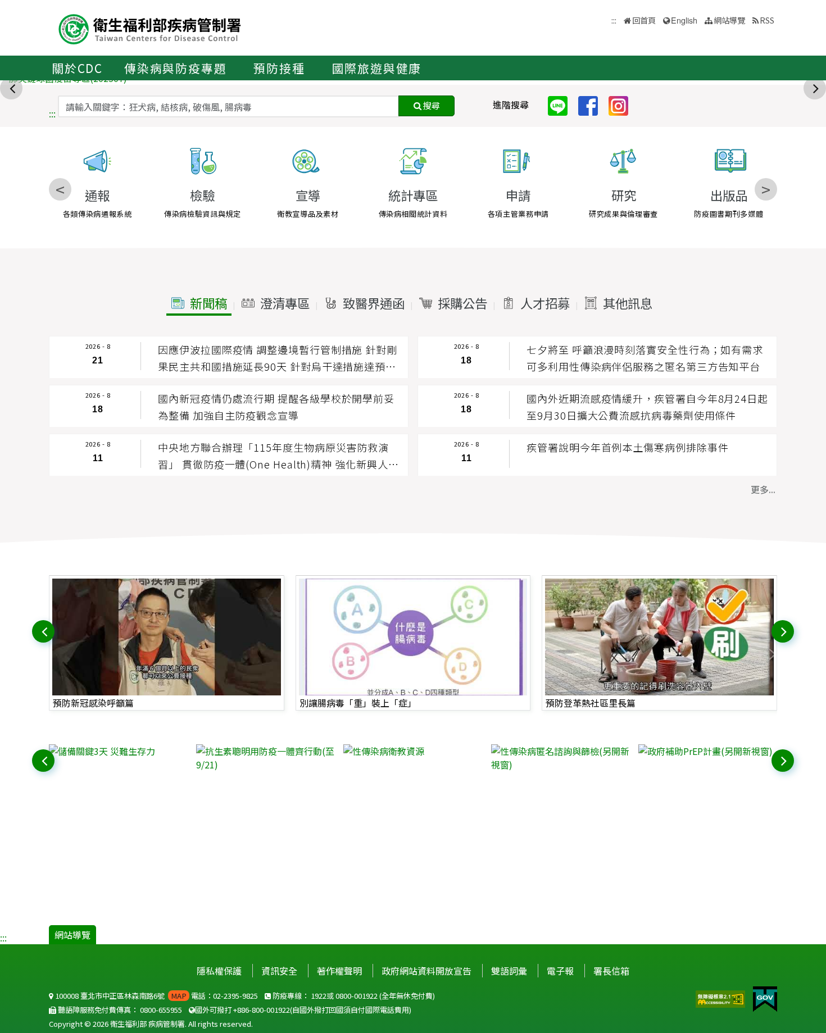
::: (52, 113)
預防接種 (279, 68)
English (684, 20)
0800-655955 (161, 1009)
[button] (199, 303)
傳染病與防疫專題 (175, 68)
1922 (318, 995)
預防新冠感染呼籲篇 (93, 702)
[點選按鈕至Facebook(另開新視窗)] (592, 105)
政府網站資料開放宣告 (426, 970)
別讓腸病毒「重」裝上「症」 (357, 702)
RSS (767, 20)
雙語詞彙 (509, 970)
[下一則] (816, 87)
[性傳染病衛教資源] (412, 751)
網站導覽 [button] (729, 20)
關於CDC (77, 68)
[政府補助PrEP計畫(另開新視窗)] (707, 751)
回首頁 (644, 20)
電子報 (560, 970)
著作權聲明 (339, 970)
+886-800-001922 (261, 1009)
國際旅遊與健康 (377, 68)
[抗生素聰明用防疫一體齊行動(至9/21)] (265, 757)
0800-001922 (356, 995)
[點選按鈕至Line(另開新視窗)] (562, 105)
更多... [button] (763, 489)
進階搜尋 (511, 104)
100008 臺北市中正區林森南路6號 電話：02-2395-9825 (155, 995)
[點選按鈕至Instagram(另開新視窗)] (623, 105)
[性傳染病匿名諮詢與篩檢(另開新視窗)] (560, 757)
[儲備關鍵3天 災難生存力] (118, 751)
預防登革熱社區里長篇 (591, 702)
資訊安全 (279, 970)
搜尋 (430, 105)
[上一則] (12, 87)
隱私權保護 (219, 970)
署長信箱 (611, 970)
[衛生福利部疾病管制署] (150, 27)
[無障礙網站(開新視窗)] (721, 997)
